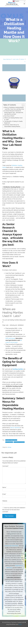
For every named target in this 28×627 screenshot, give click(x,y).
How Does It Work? (9, 116)
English (17, 1)
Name (4, 487)
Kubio (20, 624)
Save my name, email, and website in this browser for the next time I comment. (13, 509)
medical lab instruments (11, 545)
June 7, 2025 (15, 59)
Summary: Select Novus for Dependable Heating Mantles (12, 125)
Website (4, 501)
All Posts (9, 447)
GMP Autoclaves (9, 442)
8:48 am (22, 59)
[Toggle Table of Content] (22, 105)
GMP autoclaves (10, 338)
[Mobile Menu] (24, 3)
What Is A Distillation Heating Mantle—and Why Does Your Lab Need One (14, 108)
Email (4, 494)
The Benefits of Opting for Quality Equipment (13, 122)
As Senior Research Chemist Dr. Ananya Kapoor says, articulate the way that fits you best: (13, 112)
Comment (5, 466)
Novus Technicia (7, 59)
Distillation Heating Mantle (11, 440)
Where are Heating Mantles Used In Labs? (13, 118)
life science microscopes (19, 442)
